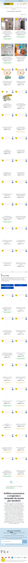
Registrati (20, 0)
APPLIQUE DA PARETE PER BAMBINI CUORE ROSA (20, 308)
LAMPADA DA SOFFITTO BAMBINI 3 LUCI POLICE (7, 448)
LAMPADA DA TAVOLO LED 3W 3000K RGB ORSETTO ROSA (21, 58)
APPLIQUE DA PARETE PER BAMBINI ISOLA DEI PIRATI (7, 241)
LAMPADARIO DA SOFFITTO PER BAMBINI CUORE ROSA (7, 331)
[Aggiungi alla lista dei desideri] (12, 18)
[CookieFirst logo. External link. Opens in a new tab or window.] (1, 274)
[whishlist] (26, 4)
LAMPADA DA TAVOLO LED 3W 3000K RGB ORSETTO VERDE (7, 82)
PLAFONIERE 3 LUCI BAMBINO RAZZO (7, 173)
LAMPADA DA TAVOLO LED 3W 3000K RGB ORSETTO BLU (21, 82)
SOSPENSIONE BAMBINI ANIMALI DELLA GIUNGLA (20, 217)
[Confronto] (12, 20)
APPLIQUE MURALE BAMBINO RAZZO (21, 151)
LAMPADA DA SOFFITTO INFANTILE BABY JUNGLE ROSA (21, 378)
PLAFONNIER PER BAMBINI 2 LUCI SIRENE (21, 128)
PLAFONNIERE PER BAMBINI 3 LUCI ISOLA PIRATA (20, 241)
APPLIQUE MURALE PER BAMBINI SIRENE (7, 128)
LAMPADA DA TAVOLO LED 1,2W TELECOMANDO (21, 353)
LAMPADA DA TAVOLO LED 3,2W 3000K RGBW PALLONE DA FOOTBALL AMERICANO (7, 354)
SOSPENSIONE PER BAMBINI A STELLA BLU (7, 308)
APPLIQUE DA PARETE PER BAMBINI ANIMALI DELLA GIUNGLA (20, 195)
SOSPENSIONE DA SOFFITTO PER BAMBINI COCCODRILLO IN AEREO (21, 105)
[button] (3, 560)
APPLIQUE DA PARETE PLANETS (20, 402)
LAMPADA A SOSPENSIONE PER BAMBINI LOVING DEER (7, 471)
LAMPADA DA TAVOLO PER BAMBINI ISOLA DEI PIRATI (21, 263)
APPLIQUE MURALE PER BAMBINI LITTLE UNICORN (7, 195)
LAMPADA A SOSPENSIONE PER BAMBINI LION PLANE (7, 104)
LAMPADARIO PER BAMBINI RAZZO (21, 173)
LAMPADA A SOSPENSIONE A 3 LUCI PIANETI (7, 425)
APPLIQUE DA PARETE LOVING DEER (20, 448)
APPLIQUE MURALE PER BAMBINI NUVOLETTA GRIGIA (21, 331)
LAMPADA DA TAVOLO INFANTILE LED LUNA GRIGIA (7, 378)
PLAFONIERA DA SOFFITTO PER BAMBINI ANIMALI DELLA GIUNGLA (7, 217)
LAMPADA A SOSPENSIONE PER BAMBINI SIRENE (7, 151)
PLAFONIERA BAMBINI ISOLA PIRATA (7, 263)
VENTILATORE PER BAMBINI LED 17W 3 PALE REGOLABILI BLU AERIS (7, 58)
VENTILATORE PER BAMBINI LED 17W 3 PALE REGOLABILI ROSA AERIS (21, 32)
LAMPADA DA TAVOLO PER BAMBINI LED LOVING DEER (21, 471)
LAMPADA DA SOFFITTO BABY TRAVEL (7, 402)
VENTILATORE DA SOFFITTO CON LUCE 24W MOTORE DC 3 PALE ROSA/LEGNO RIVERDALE (7, 33)
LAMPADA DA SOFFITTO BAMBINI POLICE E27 (21, 425)
